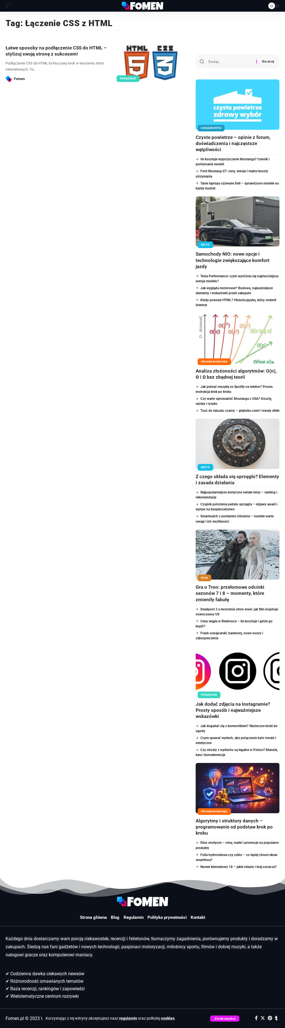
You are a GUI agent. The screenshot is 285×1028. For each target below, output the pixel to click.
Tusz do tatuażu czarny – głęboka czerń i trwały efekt (239, 411)
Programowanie (214, 361)
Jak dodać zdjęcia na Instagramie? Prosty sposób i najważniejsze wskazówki (233, 710)
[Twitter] (262, 1018)
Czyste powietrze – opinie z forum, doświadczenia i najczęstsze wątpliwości (233, 143)
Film (204, 577)
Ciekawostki (211, 127)
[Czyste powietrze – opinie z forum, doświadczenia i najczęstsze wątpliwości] (237, 104)
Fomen (19, 79)
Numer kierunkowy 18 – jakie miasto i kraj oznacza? (238, 867)
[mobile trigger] (10, 6)
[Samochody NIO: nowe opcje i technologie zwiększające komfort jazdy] (237, 221)
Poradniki (128, 78)
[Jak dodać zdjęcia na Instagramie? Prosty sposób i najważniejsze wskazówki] (237, 671)
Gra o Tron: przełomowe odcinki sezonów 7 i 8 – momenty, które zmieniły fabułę (230, 593)
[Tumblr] (276, 1018)
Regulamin (134, 917)
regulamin (128, 1018)
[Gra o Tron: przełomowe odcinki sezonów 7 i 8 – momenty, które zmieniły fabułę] (237, 555)
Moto (205, 244)
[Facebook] (256, 1018)
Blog (115, 917)
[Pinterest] (270, 1018)
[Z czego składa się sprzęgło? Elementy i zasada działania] (237, 444)
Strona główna (93, 917)
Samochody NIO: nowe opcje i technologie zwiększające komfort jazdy (232, 260)
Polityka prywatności (167, 917)
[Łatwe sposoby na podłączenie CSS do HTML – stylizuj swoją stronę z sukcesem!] (151, 63)
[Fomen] (142, 6)
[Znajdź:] (230, 61)
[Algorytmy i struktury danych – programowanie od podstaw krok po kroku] (237, 788)
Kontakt (198, 917)
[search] (259, 6)
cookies (168, 1018)
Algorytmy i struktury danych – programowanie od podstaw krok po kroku (234, 827)
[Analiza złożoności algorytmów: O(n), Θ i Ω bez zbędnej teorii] (237, 338)
